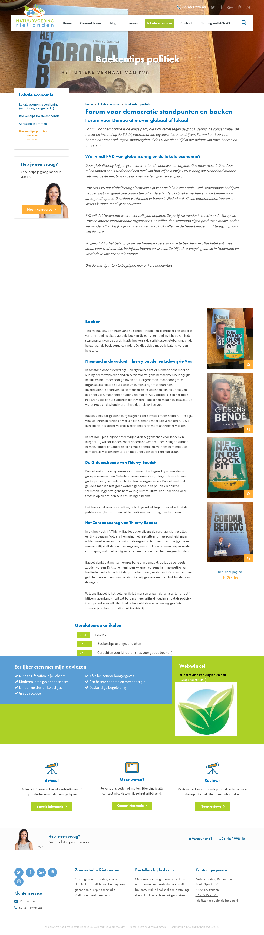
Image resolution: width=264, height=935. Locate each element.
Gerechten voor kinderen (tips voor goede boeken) (134, 652)
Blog (113, 23)
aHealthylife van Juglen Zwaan (202, 675)
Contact (186, 23)
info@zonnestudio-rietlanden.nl (217, 900)
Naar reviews (210, 806)
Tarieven (131, 23)
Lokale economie (159, 23)
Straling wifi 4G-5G (215, 23)
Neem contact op (40, 209)
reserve (32, 135)
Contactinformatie (130, 805)
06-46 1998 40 (194, 7)
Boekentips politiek (33, 131)
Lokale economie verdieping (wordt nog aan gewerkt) (39, 106)
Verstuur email (202, 838)
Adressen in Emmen (33, 124)
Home (67, 23)
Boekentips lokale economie (39, 116)
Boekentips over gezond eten (119, 643)
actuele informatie (50, 806)
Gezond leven (90, 23)
